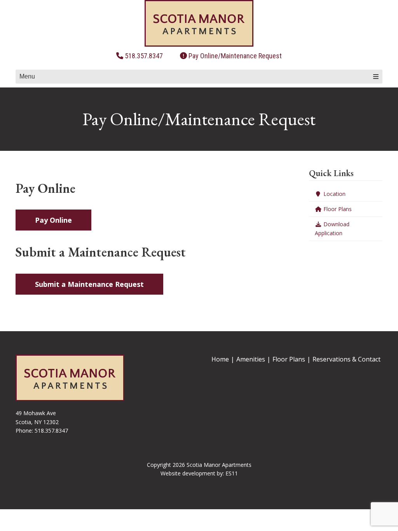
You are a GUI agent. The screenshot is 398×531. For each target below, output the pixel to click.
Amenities (250, 359)
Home (220, 359)
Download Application (332, 228)
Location (334, 193)
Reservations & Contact (346, 359)
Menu (27, 76)
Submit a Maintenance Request (89, 284)
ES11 (231, 473)
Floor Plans (337, 209)
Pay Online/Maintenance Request (235, 56)
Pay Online (53, 220)
